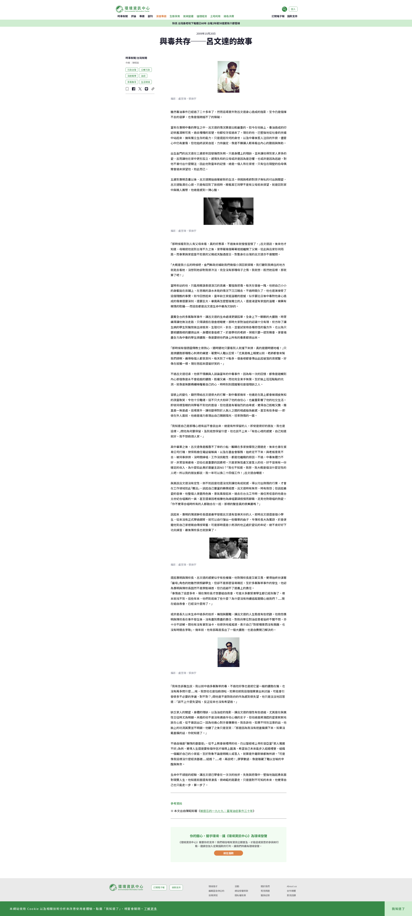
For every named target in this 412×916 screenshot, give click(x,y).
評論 (133, 16)
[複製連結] (152, 88)
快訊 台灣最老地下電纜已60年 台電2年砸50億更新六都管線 (206, 23)
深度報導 (131, 75)
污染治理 (131, 69)
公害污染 (145, 69)
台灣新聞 (142, 58)
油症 (143, 75)
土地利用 (215, 16)
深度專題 (161, 16)
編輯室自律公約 (216, 890)
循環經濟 (202, 16)
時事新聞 (122, 16)
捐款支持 (292, 16)
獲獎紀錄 (265, 895)
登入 (293, 9)
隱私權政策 (240, 895)
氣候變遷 (188, 16)
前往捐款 (228, 853)
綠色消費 (229, 16)
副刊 (150, 16)
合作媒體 (291, 890)
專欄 (142, 16)
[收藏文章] (127, 88)
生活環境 (145, 81)
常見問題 (265, 890)
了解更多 (150, 909)
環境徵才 (213, 886)
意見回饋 (291, 895)
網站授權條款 (241, 890)
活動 (237, 886)
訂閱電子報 (278, 16)
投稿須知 (213, 895)
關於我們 (265, 886)
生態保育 (175, 16)
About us (292, 886)
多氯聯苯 (131, 81)
